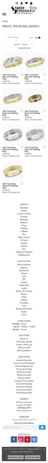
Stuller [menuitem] (24, 311)
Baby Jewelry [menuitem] (24, 237)
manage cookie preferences (22, 451)
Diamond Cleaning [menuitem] (24, 383)
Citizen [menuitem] (24, 273)
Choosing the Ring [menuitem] (24, 369)
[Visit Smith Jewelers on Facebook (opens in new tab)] (14, 439)
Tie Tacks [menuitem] (24, 240)
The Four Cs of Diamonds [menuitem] (24, 363)
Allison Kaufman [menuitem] (24, 264)
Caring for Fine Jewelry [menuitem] (24, 380)
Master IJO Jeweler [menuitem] (24, 291)
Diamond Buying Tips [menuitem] (24, 366)
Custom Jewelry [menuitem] (24, 213)
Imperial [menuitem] (24, 282)
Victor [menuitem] (24, 314)
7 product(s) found (24, 48)
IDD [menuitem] (24, 279)
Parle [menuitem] (24, 305)
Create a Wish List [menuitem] (24, 344)
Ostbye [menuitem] (24, 300)
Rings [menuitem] (24, 225)
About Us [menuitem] (24, 338)
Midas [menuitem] (24, 297)
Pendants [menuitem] (24, 222)
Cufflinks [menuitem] (24, 231)
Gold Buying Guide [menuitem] (24, 392)
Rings (6, 21)
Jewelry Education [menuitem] (24, 360)
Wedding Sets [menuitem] (24, 254)
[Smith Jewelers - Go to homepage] (24, 10)
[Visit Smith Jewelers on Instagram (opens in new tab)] (21, 439)
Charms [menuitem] (24, 210)
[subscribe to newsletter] (42, 427)
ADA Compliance (24, 350)
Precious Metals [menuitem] (24, 377)
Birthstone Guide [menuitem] (24, 372)
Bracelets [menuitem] (24, 207)
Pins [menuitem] (24, 234)
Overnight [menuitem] (24, 302)
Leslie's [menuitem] (24, 288)
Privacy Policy (33, 449)
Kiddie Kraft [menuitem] (24, 285)
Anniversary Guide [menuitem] (24, 389)
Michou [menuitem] (24, 294)
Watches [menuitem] (24, 228)
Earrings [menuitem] (24, 216)
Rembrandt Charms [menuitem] (24, 308)
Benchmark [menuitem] (24, 270)
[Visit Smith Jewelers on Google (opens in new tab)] (34, 439)
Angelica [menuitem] (24, 267)
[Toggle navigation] (4, 14)
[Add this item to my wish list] (21, 74)
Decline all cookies (15, 457)
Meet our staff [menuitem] (24, 347)
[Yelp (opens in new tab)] (27, 439)
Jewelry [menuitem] (24, 243)
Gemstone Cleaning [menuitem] (24, 386)
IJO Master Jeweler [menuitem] (24, 341)
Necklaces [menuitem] (24, 219)
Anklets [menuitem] (24, 246)
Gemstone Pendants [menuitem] (24, 252)
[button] (17, 3)
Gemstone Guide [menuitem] (24, 375)
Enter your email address (24, 423)
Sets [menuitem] (24, 249)
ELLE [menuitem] (24, 276)
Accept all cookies (33, 457)
